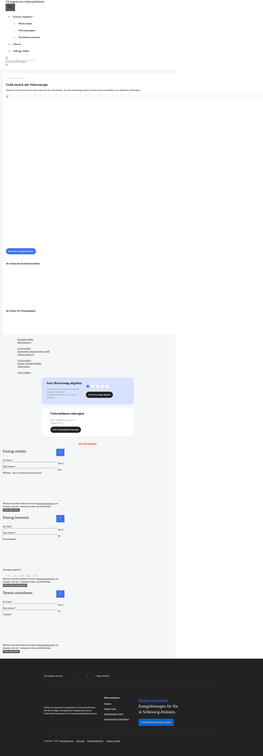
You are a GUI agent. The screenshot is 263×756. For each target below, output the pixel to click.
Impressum (80, 741)
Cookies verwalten (113, 741)
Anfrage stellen (21, 51)
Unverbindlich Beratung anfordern (156, 722)
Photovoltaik (25, 23)
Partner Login (110, 709)
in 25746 (82, 676)
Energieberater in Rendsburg (116, 719)
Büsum (91, 676)
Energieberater (70, 676)
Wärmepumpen (26, 30)
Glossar (17, 44)
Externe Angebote (22, 16)
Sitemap (107, 703)
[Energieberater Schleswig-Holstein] (24, 1)
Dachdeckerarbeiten (29, 37)
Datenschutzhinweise (46, 503)
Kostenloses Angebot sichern (21, 251)
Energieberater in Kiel (113, 714)
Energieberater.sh (66, 741)
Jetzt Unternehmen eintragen (66, 430)
